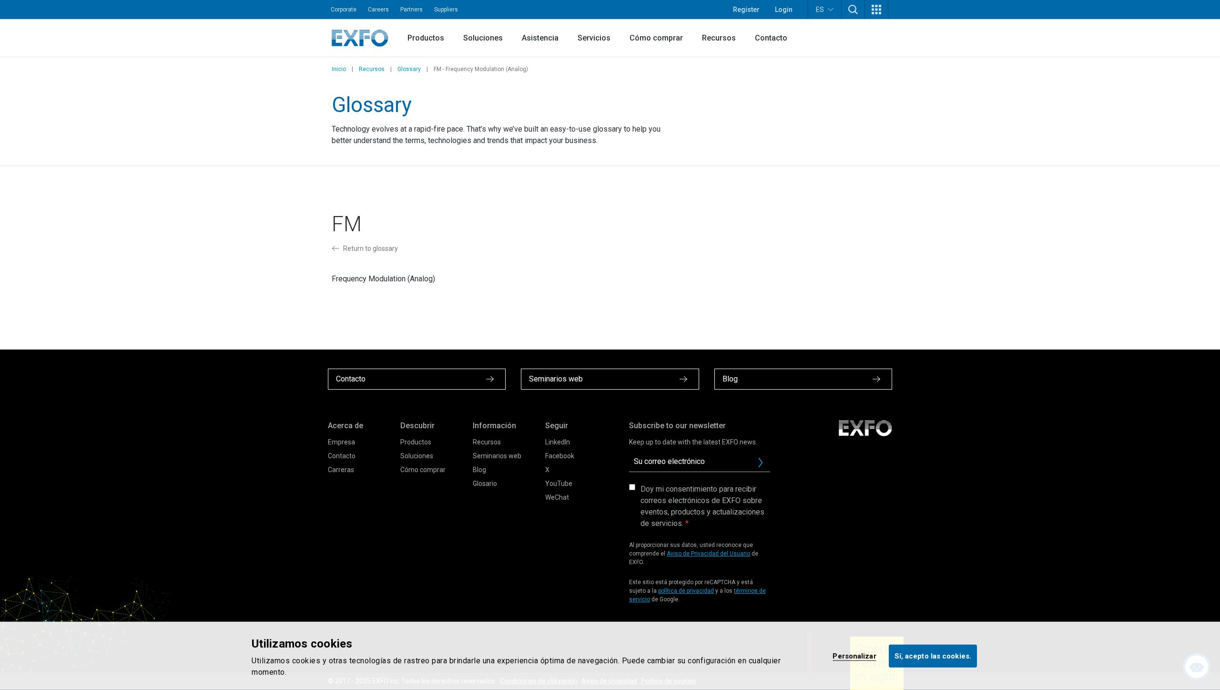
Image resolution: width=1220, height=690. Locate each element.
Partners (411, 9)
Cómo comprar (656, 37)
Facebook (559, 456)
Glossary (409, 69)
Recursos (719, 37)
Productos (425, 37)
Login (784, 9)
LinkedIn (557, 442)
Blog (479, 470)
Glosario (485, 483)
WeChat (557, 497)
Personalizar (854, 655)
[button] (853, 9)
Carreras (341, 470)
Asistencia (540, 37)
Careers (378, 9)
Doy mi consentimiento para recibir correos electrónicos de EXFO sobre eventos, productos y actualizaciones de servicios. (702, 506)
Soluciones (483, 37)
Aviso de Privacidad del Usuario (708, 553)
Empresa (341, 442)
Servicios (594, 37)
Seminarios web (497, 456)
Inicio (339, 69)
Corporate (343, 9)
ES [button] (820, 9)
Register (746, 9)
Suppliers (446, 9)
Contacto (771, 37)
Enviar (760, 462)
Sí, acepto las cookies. (933, 655)
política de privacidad (686, 590)
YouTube (558, 483)
